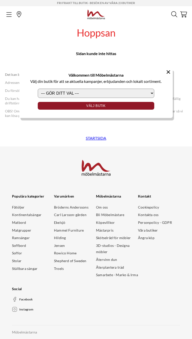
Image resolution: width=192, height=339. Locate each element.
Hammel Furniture (69, 230)
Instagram (26, 309)
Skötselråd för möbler (113, 238)
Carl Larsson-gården (70, 215)
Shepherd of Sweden (70, 261)
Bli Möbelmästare (110, 215)
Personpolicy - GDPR (155, 222)
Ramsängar (21, 238)
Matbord (19, 222)
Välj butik (96, 106)
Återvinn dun (106, 259)
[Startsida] (96, 13)
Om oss (102, 207)
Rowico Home (65, 253)
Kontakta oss (148, 215)
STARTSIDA (96, 138)
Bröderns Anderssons (71, 207)
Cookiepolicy (148, 207)
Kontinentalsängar (27, 215)
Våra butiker (148, 230)
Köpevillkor (105, 222)
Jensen (59, 245)
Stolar (17, 261)
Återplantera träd (110, 267)
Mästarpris (105, 230)
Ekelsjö (59, 222)
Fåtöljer (18, 207)
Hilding (60, 238)
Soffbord (19, 245)
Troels (59, 268)
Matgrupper (21, 230)
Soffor (17, 253)
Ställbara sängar (25, 268)
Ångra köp (146, 238)
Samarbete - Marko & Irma (117, 275)
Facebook (26, 299)
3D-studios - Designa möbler (113, 248)
